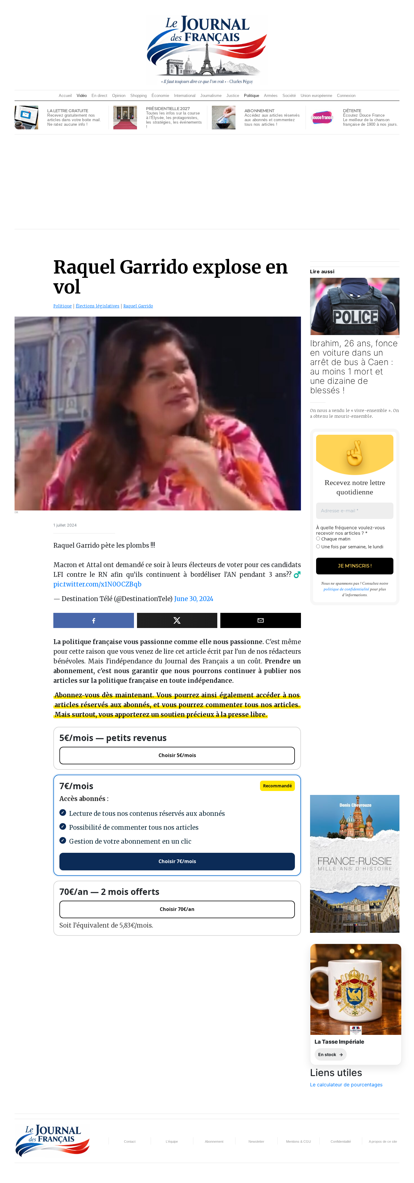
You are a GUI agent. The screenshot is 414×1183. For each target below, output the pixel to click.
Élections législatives (97, 306)
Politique (251, 95)
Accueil (65, 95)
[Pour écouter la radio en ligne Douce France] (322, 117)
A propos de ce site (383, 1141)
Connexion (346, 95)
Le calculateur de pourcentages (346, 1085)
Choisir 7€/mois (177, 861)
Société (289, 95)
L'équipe (172, 1141)
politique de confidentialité (346, 589)
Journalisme (211, 95)
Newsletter (256, 1141)
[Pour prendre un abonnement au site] (223, 117)
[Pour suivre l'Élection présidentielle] (125, 117)
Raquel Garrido (138, 306)
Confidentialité (341, 1141)
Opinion (118, 95)
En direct (99, 95)
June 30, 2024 (193, 599)
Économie (160, 95)
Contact (129, 1141)
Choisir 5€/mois (177, 755)
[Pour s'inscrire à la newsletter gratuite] (26, 117)
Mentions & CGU (298, 1141)
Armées (271, 95)
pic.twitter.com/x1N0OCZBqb (97, 584)
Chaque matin (335, 538)
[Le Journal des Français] (207, 50)
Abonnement (214, 1141)
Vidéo (82, 95)
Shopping (138, 95)
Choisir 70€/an (177, 909)
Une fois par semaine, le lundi (351, 546)
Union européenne (316, 95)
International (184, 95)
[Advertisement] (207, 181)
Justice (232, 95)
